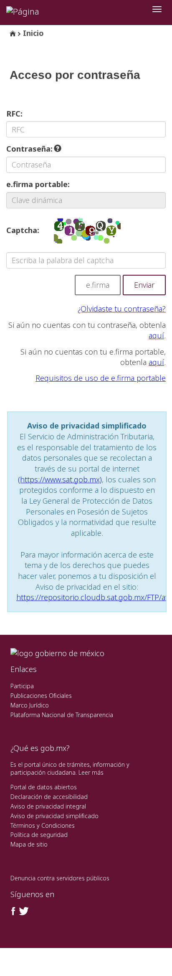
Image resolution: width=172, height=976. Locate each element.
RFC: (14, 114)
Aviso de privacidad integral (48, 806)
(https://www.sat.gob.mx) (60, 479)
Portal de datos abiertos (43, 787)
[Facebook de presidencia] (13, 911)
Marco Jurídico (29, 705)
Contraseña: (30, 149)
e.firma (97, 285)
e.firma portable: (38, 184)
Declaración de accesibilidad (49, 797)
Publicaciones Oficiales (41, 696)
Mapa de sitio (29, 844)
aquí (156, 335)
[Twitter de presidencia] (23, 911)
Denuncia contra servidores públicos (59, 878)
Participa (22, 686)
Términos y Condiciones (42, 825)
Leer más (91, 772)
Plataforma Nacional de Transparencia (61, 715)
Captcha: (22, 230)
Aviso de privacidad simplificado (54, 816)
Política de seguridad (39, 835)
